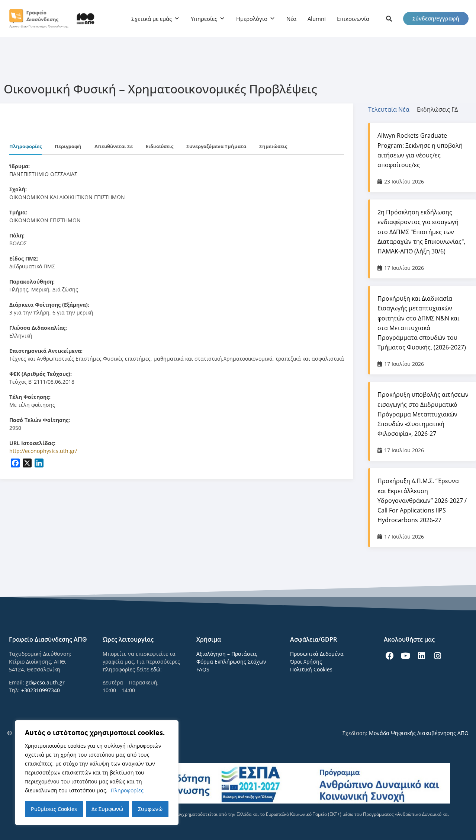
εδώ (155, 669)
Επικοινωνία (353, 18)
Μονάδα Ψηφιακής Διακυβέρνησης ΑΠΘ (419, 733)
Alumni (317, 18)
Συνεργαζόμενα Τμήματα (216, 146)
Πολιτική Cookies (311, 669)
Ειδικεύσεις (159, 146)
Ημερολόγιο (251, 18)
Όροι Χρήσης (306, 661)
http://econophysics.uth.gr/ (43, 450)
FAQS (202, 669)
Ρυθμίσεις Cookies (54, 808)
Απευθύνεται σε (113, 146)
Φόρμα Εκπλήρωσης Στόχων (231, 661)
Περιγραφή (68, 146)
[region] (96, 772)
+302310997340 (40, 690)
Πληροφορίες (127, 790)
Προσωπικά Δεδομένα (317, 653)
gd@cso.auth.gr (45, 682)
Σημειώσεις (273, 146)
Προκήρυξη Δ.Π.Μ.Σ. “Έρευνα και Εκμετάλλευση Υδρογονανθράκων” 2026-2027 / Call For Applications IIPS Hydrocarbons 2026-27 (422, 500)
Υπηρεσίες (204, 18)
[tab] (392, 109)
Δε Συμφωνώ (107, 808)
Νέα (291, 18)
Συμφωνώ (150, 808)
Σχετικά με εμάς (151, 18)
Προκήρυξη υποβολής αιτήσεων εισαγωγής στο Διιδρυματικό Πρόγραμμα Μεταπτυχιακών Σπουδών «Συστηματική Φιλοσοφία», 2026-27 (423, 414)
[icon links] (389, 19)
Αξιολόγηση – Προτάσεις (226, 653)
